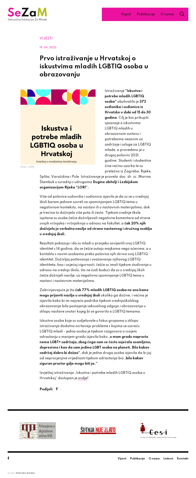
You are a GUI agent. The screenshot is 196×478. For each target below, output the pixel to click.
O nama (167, 14)
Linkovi (168, 458)
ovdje (82, 378)
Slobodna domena (25, 473)
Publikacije (146, 14)
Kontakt (182, 458)
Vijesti (126, 14)
